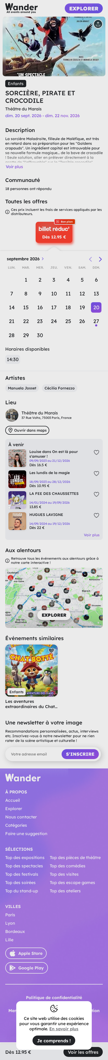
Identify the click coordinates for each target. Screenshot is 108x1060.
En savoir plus (63, 1028)
